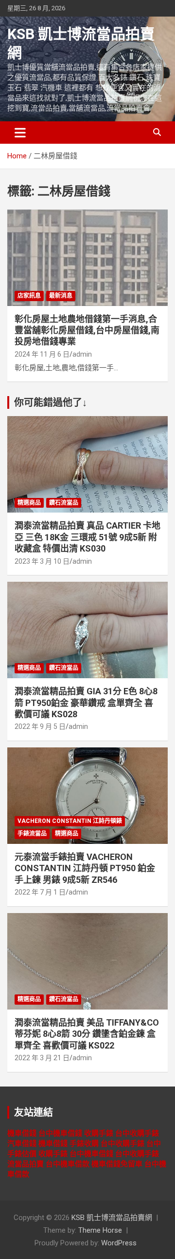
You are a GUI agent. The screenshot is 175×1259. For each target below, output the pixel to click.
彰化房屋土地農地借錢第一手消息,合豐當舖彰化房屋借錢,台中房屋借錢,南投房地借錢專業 (87, 330)
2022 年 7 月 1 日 (40, 892)
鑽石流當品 (63, 502)
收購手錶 (98, 1133)
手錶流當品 (32, 833)
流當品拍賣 (25, 1164)
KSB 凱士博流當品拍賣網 (111, 1217)
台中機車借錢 (60, 1133)
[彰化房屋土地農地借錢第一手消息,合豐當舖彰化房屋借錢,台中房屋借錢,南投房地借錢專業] (87, 257)
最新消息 (60, 295)
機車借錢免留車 (116, 1164)
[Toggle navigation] (20, 132)
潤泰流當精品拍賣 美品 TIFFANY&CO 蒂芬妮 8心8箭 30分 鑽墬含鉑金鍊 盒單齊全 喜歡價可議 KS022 (87, 1033)
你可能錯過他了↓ (50, 402)
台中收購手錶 (137, 1133)
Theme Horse (100, 1230)
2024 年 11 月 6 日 (42, 354)
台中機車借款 (67, 1164)
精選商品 (29, 502)
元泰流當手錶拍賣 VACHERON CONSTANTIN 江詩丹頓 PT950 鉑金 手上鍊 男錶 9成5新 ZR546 (85, 868)
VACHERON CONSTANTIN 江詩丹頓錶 (70, 821)
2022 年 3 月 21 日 (42, 1058)
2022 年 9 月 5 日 (40, 726)
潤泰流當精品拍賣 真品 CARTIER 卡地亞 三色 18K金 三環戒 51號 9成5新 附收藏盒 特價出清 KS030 (87, 536)
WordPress (119, 1243)
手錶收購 (84, 1143)
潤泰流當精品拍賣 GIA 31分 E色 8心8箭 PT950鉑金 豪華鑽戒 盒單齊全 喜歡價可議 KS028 (86, 702)
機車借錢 (21, 1133)
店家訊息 (29, 295)
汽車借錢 (21, 1143)
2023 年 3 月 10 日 (42, 561)
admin (82, 354)
